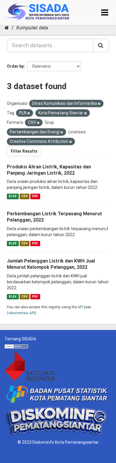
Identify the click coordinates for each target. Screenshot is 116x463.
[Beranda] (6, 28)
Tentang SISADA (20, 338)
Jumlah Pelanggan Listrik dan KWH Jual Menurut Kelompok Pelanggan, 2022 (51, 264)
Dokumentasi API (21, 313)
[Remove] (99, 104)
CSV (24, 196)
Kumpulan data (32, 28)
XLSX (13, 196)
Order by (15, 66)
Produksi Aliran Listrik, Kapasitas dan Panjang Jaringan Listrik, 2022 (49, 170)
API (80, 307)
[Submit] (101, 45)
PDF (35, 196)
